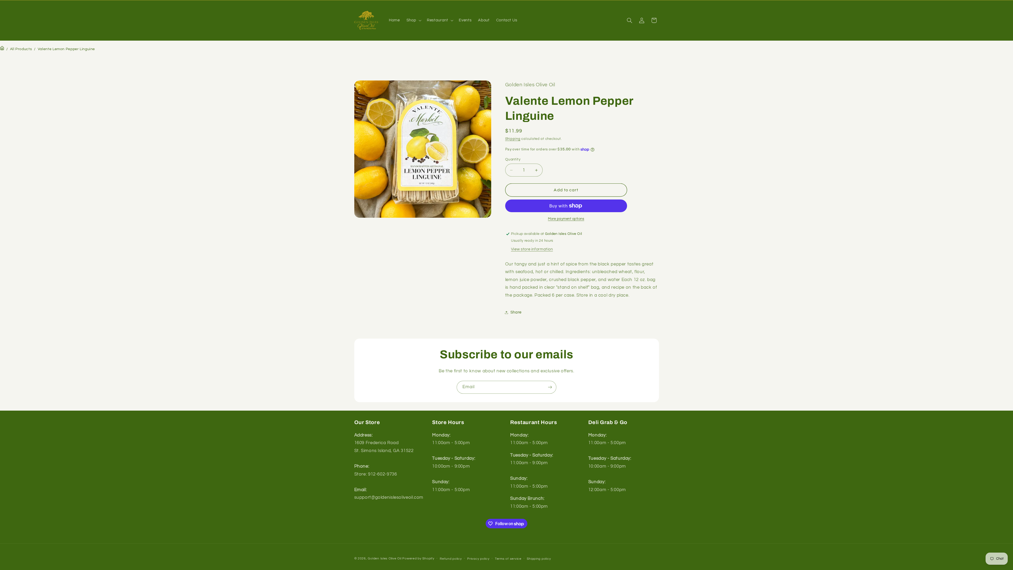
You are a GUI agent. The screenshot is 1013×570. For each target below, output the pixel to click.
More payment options (566, 219)
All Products (21, 49)
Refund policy (451, 558)
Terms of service (508, 558)
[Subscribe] (550, 387)
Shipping (512, 139)
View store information (532, 249)
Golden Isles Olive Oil (384, 558)
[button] (413, 20)
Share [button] (516, 312)
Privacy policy (478, 558)
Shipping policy (539, 558)
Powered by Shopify (418, 558)
